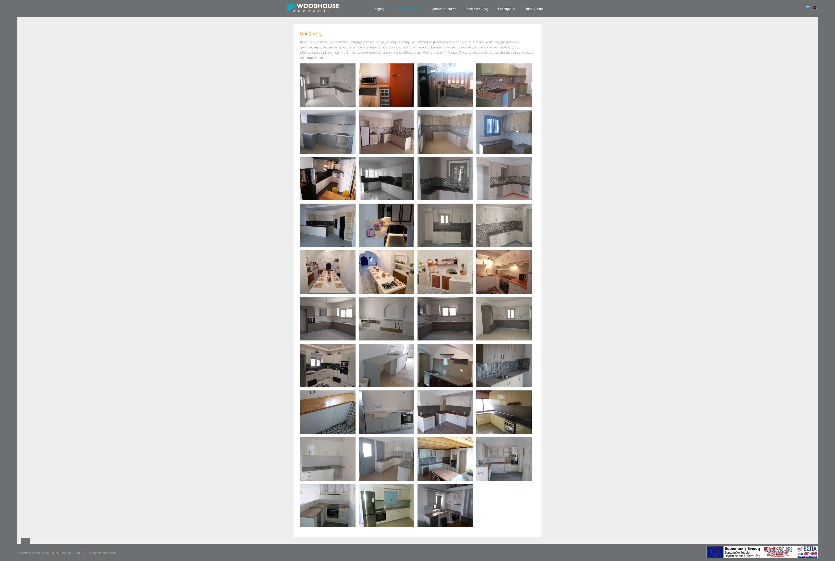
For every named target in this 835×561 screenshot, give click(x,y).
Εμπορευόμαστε (442, 8)
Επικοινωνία (534, 8)
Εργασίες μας (476, 8)
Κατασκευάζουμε (406, 8)
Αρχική (378, 8)
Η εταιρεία (506, 8)
